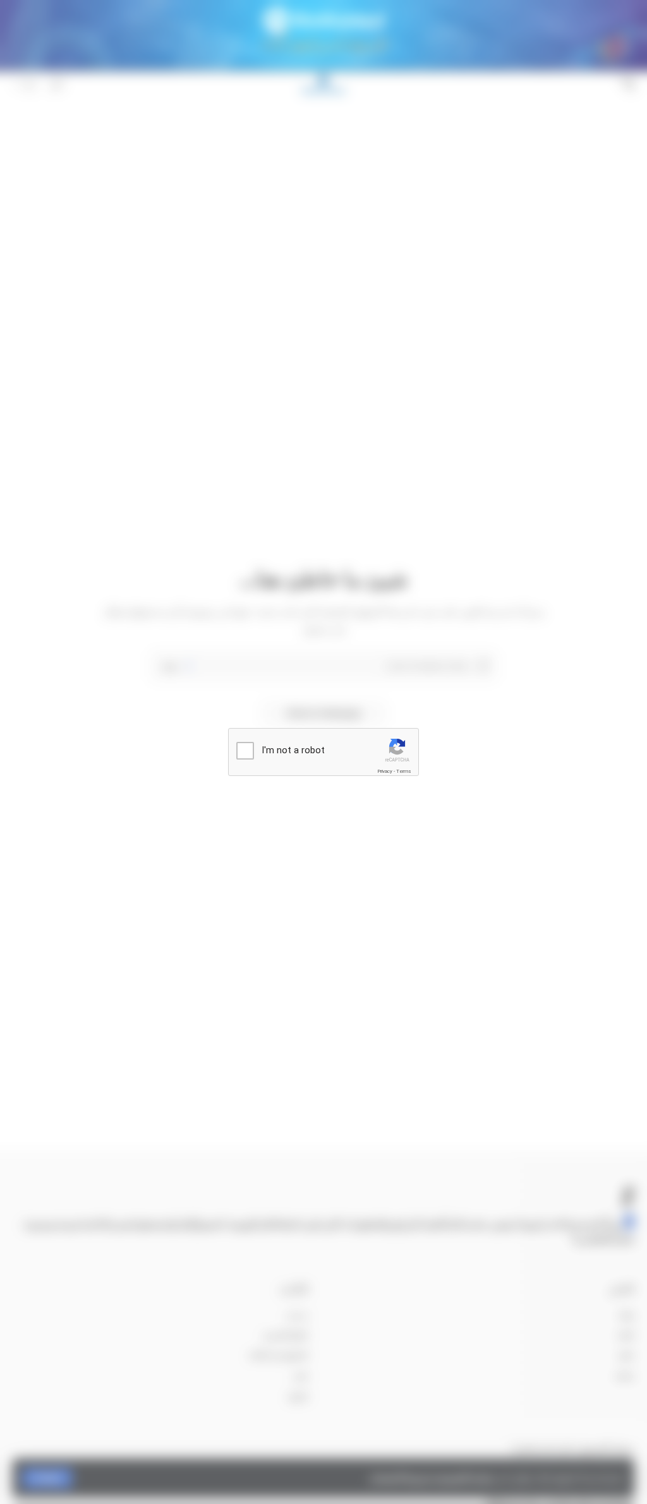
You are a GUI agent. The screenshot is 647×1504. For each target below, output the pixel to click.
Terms (403, 771)
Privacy (384, 771)
